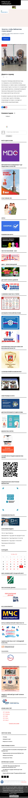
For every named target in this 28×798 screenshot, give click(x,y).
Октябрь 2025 (14, 554)
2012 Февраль (6, 714)
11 (21, 561)
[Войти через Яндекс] (7, 124)
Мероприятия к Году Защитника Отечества (12, 538)
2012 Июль (5, 718)
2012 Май (5, 716)
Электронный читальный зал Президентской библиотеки (13, 750)
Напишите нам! (7, 739)
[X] (4, 107)
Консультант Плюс (7, 757)
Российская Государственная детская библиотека (11, 770)
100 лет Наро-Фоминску (7, 533)
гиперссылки (23, 781)
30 (14, 569)
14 (7, 564)
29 (10, 569)
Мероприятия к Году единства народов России (13, 535)
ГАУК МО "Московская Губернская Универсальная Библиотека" (10, 766)
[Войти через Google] (7, 127)
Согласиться (14, 796)
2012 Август (6, 720)
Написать (6, 38)
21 (7, 566)
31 (17, 569)
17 (17, 564)
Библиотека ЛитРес (8, 755)
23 (14, 566)
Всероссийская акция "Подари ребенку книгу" (14, 773)
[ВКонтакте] (2, 107)
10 (17, 561)
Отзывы (5, 737)
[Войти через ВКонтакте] (7, 120)
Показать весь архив (14, 723)
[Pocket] (6, 107)
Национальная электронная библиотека (13, 753)
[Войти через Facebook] (7, 122)
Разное (3, 545)
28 (7, 569)
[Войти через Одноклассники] (7, 129)
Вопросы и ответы (7, 741)
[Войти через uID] (7, 118)
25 (21, 566)
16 (14, 564)
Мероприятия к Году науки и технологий (11, 540)
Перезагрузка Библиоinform (8, 543)
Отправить (9, 136)
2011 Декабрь (6, 712)
